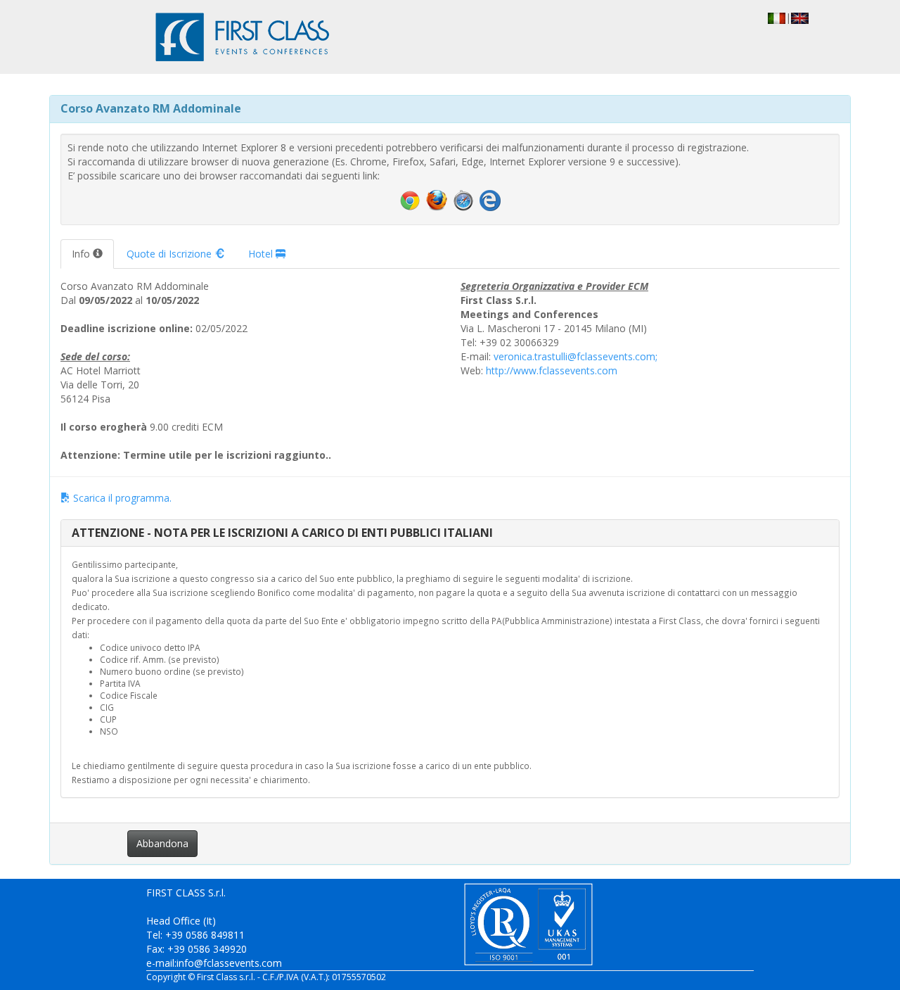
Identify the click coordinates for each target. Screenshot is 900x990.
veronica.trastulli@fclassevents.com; (575, 356)
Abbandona (162, 843)
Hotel (262, 253)
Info (82, 253)
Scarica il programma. (121, 497)
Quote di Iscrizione (170, 253)
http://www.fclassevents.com (551, 370)
